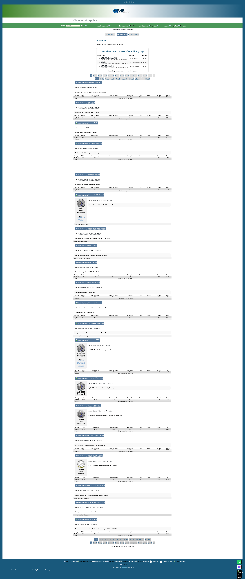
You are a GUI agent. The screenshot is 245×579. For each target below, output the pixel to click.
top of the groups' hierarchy (125, 546)
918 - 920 (147, 539)
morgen (103, 61)
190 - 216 (138, 539)
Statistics (146, 561)
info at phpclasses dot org (40, 570)
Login (126, 2)
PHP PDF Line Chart (107, 65)
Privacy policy (167, 561)
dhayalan (82, 267)
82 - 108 (112, 539)
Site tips (155, 561)
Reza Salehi (83, 87)
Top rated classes (134, 34)
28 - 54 (101, 539)
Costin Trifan (83, 107)
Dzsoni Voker (97, 411)
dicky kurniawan (84, 440)
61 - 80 (112, 78)
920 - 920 (147, 78)
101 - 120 (124, 78)
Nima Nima (96, 200)
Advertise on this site (99, 561)
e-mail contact (93, 87)
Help (184, 26)
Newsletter (132, 561)
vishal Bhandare (84, 287)
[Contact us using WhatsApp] (239, 563)
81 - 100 (118, 78)
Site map (117, 561)
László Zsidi (96, 383)
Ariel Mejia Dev (84, 490)
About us (74, 561)
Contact (182, 561)
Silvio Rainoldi (84, 179)
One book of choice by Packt (81, 219)
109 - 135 (118, 539)
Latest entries (123, 26)
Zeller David (83, 148)
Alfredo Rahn (83, 328)
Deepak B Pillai (84, 128)
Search (62, 25)
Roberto (82, 524)
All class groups (103, 26)
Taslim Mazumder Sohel (87, 308)
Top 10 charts (143, 26)
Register (131, 2)
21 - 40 (102, 78)
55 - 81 (106, 539)
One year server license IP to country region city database (81, 363)
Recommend (116, 29)
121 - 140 (131, 78)
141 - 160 (137, 78)
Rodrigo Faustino (85, 507)
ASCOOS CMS (83, 250)
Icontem (124, 567)
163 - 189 (131, 539)
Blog (155, 26)
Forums (166, 26)
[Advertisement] (123, 167)
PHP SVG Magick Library (109, 57)
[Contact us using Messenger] (239, 568)
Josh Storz (96, 345)
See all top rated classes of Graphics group (122, 71)
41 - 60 (107, 78)
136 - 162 (125, 539)
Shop (176, 26)
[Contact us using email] (240, 574)
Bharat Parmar (84, 233)
